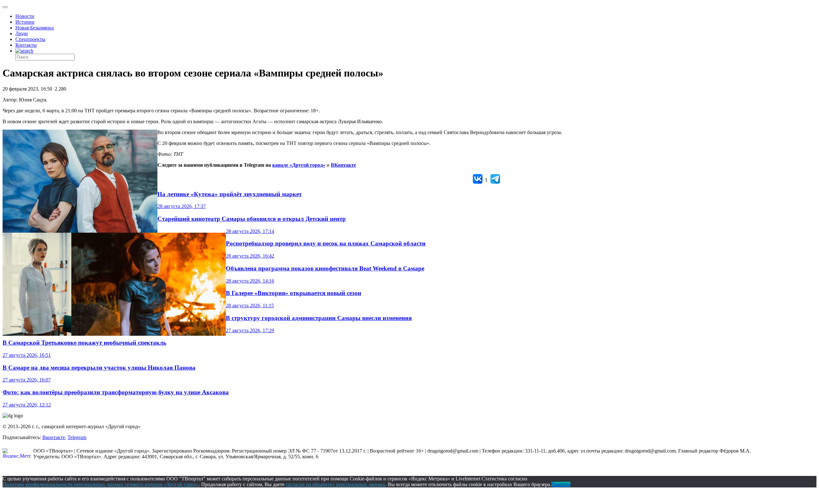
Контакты (26, 45)
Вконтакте (53, 437)
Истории (25, 22)
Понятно (560, 484)
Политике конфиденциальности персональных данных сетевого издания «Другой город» (101, 484)
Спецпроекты (30, 39)
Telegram (77, 437)
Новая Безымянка (34, 27)
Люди (21, 33)
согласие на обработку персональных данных (335, 484)
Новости (24, 16)
